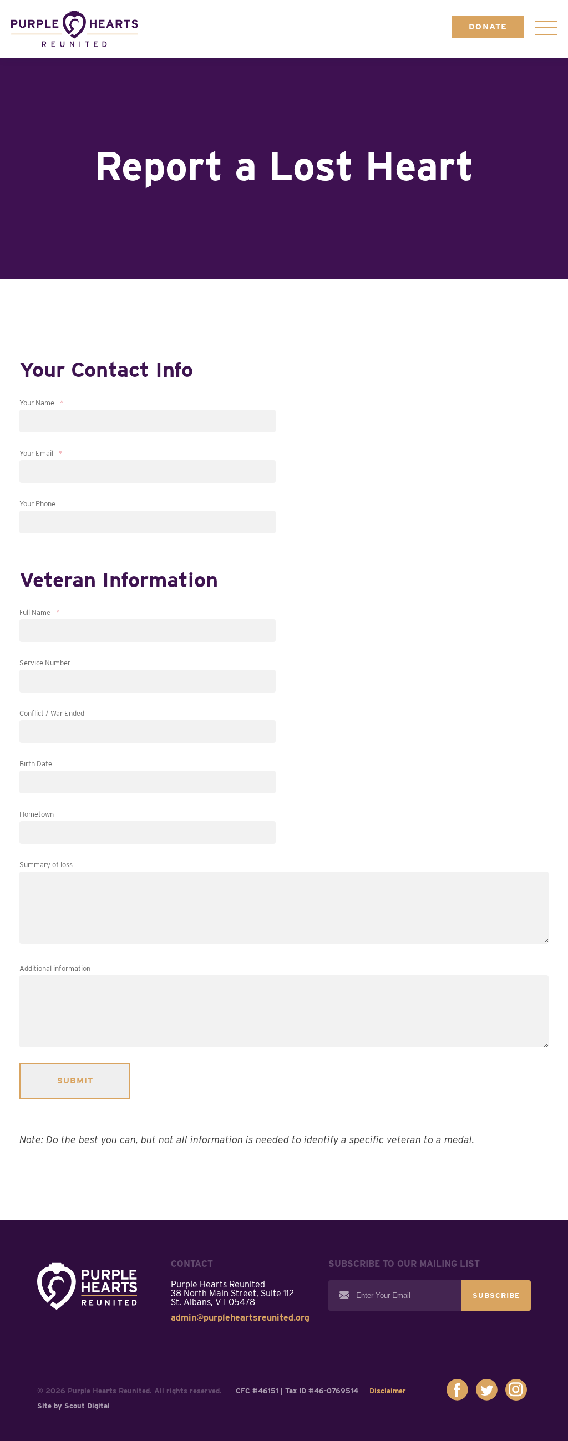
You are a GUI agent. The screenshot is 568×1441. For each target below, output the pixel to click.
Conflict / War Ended (51, 713)
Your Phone (37, 504)
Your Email (41, 453)
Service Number (44, 663)
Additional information (54, 968)
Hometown (36, 814)
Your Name (41, 403)
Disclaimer (387, 1391)
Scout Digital (87, 1406)
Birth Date (35, 764)
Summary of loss (46, 864)
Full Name (39, 612)
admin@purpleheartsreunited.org (240, 1317)
